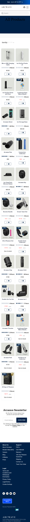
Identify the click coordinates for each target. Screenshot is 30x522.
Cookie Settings (7, 484)
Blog (3, 455)
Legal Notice (6, 482)
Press (4, 460)
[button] (7, 501)
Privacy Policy (6, 479)
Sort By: (4, 42)
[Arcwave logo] (7, 7)
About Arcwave (7, 447)
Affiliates (5, 457)
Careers (4, 452)
